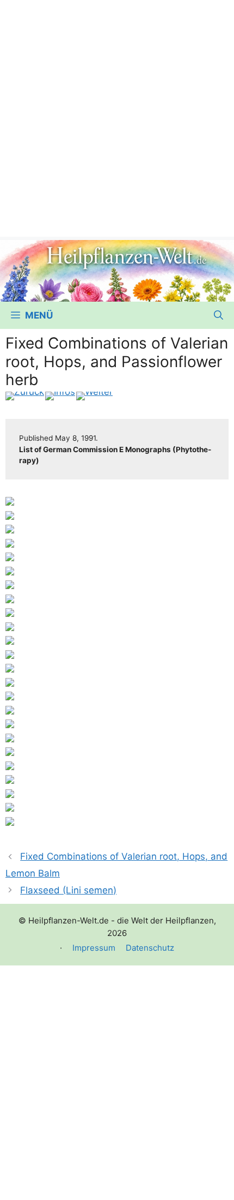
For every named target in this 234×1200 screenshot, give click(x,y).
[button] (218, 315)
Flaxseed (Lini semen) (68, 890)
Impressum (93, 948)
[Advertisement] (117, 117)
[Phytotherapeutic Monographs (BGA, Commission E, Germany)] (60, 396)
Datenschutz (150, 948)
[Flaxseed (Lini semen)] (94, 396)
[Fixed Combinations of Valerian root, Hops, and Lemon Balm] (24, 396)
